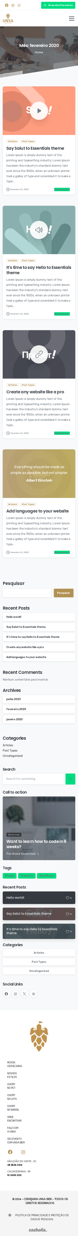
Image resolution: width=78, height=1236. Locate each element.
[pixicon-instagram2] (23, 1152)
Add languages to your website (37, 511)
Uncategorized (13, 756)
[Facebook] (7, 5)
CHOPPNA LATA (12, 1097)
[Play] (39, 111)
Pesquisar (13, 583)
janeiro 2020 (14, 719)
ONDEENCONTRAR (14, 1119)
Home (39, 52)
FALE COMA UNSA (12, 1129)
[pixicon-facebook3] (10, 1152)
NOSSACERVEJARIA (14, 1064)
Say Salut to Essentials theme (35, 148)
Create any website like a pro (35, 392)
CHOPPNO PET (11, 1086)
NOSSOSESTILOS (12, 1075)
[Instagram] (13, 5)
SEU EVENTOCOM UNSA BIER (16, 1140)
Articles (8, 745)
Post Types (10, 750)
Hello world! (13, 617)
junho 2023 (13, 699)
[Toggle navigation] (71, 18)
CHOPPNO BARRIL (13, 1108)
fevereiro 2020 (16, 709)
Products (27, 875)
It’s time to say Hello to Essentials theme (38, 270)
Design (9, 875)
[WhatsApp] (19, 5)
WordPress (47, 875)
